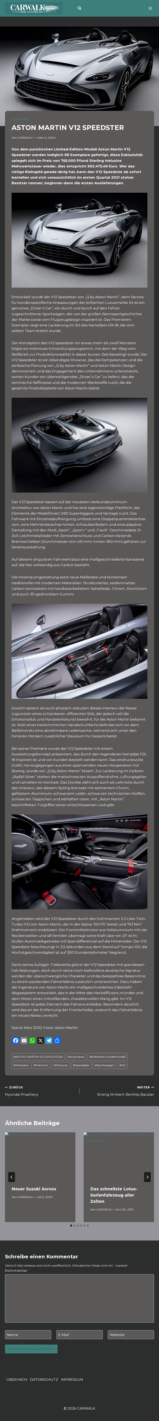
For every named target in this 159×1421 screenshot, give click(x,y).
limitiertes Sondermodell (107, 1056)
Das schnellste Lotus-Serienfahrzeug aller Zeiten (113, 1195)
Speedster (81, 1065)
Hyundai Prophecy (21, 1091)
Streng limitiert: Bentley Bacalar (125, 1091)
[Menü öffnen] (150, 8)
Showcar (60, 1065)
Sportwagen (104, 1065)
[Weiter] (147, 1177)
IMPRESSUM (72, 1379)
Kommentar (17, 1270)
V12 (122, 1065)
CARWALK (25, 137)
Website (117, 1335)
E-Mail (64, 1335)
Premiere (20, 1065)
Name (13, 1335)
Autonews (76, 1056)
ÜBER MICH (16, 1379)
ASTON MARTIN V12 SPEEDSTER (38, 1056)
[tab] (71, 1226)
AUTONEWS (20, 119)
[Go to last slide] (11, 1177)
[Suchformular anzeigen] (79, 8)
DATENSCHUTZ (44, 1379)
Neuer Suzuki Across (34, 1188)
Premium (41, 1065)
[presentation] (40, 1155)
